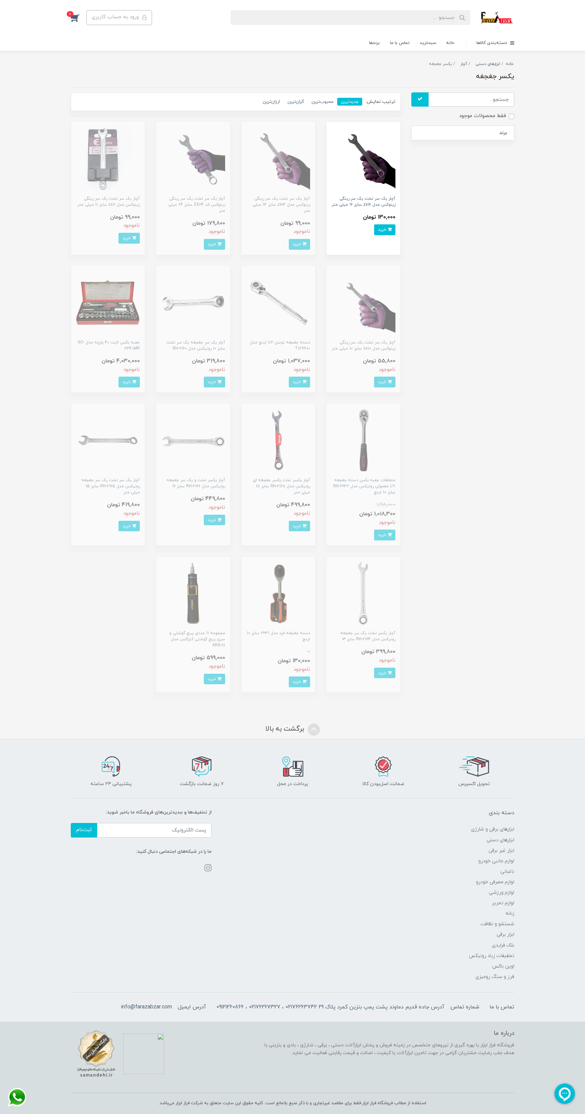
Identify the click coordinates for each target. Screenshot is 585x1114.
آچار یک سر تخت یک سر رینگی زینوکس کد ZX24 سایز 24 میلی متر (196, 205)
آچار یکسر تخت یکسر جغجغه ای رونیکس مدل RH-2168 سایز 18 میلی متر (281, 486)
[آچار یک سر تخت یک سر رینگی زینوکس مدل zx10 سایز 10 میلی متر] (363, 302)
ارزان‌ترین (271, 101)
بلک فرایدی (503, 945)
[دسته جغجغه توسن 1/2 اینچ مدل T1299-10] (278, 302)
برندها (374, 43)
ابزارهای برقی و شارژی (492, 829)
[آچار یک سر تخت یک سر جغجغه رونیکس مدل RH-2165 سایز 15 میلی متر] (108, 440)
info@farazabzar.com (146, 1007)
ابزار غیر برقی (501, 850)
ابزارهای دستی (500, 840)
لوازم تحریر (503, 903)
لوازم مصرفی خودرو (495, 882)
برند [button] (503, 133)
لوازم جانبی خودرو (496, 861)
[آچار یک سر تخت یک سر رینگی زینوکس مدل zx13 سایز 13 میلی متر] (278, 158)
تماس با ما (400, 43)
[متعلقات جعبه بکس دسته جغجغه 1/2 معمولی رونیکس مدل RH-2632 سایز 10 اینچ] (363, 440)
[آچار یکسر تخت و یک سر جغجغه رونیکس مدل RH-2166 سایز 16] (193, 440)
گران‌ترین (295, 101)
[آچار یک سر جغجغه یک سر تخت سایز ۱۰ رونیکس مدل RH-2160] (193, 302)
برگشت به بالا (285, 729)
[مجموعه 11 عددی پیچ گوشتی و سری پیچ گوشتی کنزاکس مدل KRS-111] (193, 593)
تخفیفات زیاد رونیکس (491, 956)
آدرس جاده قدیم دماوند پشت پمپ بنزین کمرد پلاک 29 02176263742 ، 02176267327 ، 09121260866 (330, 1007)
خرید (383, 229)
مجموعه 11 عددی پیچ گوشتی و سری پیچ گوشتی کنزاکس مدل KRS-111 (197, 639)
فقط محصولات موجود (482, 115)
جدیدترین (350, 101)
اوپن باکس (503, 966)
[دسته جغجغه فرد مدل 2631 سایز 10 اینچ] (278, 593)
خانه (450, 43)
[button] (78, 17)
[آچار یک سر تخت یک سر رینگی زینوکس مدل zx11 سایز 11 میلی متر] (108, 158)
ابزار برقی (505, 934)
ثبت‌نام (84, 829)
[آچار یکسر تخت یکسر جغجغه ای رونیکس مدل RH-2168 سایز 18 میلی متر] (278, 440)
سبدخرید (428, 43)
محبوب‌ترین (322, 101)
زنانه (509, 913)
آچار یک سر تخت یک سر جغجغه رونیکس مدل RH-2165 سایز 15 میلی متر (110, 486)
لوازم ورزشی (501, 892)
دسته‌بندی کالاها (492, 43)
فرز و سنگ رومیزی (494, 977)
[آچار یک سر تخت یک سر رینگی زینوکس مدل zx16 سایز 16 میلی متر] (363, 158)
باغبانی (507, 871)
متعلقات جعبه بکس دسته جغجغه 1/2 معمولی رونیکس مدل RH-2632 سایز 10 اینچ (364, 486)
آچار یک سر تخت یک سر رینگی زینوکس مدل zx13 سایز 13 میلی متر (281, 205)
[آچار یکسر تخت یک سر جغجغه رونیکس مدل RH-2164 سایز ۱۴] (363, 593)
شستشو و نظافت (497, 924)
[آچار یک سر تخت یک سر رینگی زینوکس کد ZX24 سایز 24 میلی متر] (193, 158)
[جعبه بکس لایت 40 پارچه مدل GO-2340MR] (108, 302)
